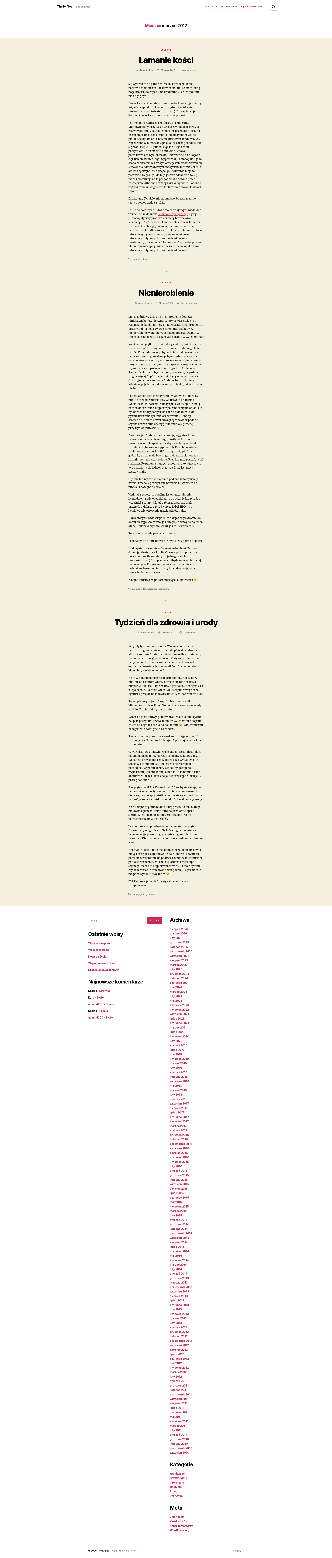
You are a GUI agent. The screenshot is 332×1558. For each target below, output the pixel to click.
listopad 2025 (179, 947)
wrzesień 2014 (179, 1237)
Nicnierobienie (166, 293)
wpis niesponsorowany (158, 589)
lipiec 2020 (177, 1032)
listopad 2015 (179, 1179)
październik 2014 (181, 1233)
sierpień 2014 (179, 1242)
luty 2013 (176, 1323)
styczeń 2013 (178, 1327)
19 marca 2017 (166, 303)
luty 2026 (176, 938)
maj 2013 (176, 1309)
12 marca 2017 (168, 632)
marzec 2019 (178, 1063)
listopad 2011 (178, 1390)
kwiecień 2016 (179, 1161)
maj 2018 (176, 1085)
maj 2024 (176, 987)
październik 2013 (181, 1287)
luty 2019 (176, 1067)
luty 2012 (176, 1376)
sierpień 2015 (179, 1188)
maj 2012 (176, 1363)
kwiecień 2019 (179, 1058)
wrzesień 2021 (179, 1014)
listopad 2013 (179, 1282)
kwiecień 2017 (179, 1121)
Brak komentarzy (189, 303)
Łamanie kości (166, 60)
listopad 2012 (179, 1336)
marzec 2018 (178, 1090)
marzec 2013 (178, 1318)
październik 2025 (181, 951)
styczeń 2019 (178, 1072)
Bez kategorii (178, 1478)
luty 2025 (176, 969)
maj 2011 (176, 1416)
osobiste (136, 259)
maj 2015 (176, 1202)
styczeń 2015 (178, 1220)
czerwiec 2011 (179, 1412)
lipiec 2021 (177, 1018)
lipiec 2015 (177, 1193)
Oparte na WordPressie (124, 1550)
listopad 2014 (179, 1228)
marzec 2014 (178, 1264)
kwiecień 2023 (179, 1005)
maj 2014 (176, 1255)
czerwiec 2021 (179, 1023)
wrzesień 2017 (179, 1103)
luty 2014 (176, 1269)
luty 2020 (176, 1041)
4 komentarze (189, 70)
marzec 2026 (178, 933)
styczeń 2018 (178, 1099)
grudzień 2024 (179, 973)
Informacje (177, 1482)
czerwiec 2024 (179, 982)
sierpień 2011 (178, 1403)
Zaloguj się (177, 1517)
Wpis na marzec (98, 949)
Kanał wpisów (179, 1521)
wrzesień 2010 (179, 1452)
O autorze (208, 6)
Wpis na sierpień (99, 943)
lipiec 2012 (177, 1354)
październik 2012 (181, 1340)
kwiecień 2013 (179, 1314)
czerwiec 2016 (179, 1157)
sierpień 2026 (179, 929)
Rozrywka (176, 1496)
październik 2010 (181, 1448)
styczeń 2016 (178, 1170)
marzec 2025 (178, 965)
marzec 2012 (178, 1372)
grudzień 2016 (179, 1135)
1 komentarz (189, 632)
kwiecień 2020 (179, 1036)
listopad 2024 (179, 978)
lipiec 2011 (177, 1407)
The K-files (64, 6)
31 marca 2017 (168, 70)
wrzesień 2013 (179, 1291)
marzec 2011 (178, 1425)
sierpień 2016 (179, 1152)
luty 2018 (176, 1094)
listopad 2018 (179, 1076)
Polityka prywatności (227, 6)
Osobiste (166, 50)
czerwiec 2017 (179, 1117)
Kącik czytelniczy (250, 6)
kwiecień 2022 (179, 1009)
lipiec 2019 (177, 1049)
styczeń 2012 (178, 1381)
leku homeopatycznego (173, 214)
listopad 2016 (179, 1139)
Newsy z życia (97, 956)
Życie (100, 997)
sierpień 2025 (179, 960)
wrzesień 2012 (179, 1345)
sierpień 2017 (179, 1108)
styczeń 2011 (178, 1434)
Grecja (110, 1004)
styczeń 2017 (178, 1130)
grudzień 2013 (179, 1278)
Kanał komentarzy (181, 1526)
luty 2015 (176, 1215)
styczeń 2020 (179, 1045)
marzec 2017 (178, 1126)
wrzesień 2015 (179, 1184)
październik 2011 (181, 1394)
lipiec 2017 (177, 1112)
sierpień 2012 (179, 1349)
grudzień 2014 (179, 1224)
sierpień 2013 (179, 1296)
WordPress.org (180, 1530)
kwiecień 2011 (179, 1421)
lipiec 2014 (177, 1246)
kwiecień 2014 (179, 1260)
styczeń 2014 (178, 1273)
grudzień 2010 (179, 1439)
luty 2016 (176, 1166)
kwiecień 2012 (179, 1367)
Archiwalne (177, 1473)
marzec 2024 (178, 991)
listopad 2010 (179, 1443)
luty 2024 (176, 996)
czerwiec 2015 (179, 1197)
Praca (173, 1491)
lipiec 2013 (177, 1300)
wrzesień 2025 (179, 956)
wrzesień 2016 (179, 1148)
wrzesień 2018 (179, 1081)
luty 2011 (176, 1430)
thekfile (149, 70)
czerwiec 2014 (179, 1251)
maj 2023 (176, 1000)
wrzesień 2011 (179, 1399)
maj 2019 (176, 1054)
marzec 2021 (178, 1027)
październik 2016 (181, 1144)
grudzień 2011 (179, 1385)
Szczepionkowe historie (103, 970)
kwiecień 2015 (179, 1206)
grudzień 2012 (179, 1331)
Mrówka (104, 990)
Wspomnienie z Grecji (102, 963)
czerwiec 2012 (179, 1358)
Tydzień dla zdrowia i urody (166, 622)
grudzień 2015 (179, 1175)
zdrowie (145, 259)
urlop (143, 589)
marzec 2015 (178, 1211)
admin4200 (95, 1004)
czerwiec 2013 (179, 1305)
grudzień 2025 (179, 942)
